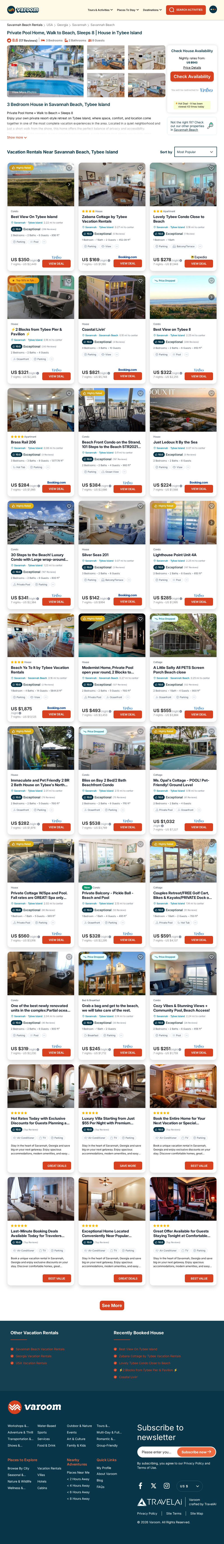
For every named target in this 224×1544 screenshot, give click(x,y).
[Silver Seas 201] (112, 522)
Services (43, 1439)
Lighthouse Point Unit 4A (174, 555)
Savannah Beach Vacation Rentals (40, 1349)
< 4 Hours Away (78, 1485)
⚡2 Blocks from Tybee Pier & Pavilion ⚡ (36, 331)
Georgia (62, 25)
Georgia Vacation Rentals (33, 1356)
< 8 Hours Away (78, 1498)
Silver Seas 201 (95, 555)
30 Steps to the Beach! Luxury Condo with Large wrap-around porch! (38, 557)
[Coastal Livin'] (112, 297)
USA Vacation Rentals (31, 1363)
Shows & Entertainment (18, 1445)
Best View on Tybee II (172, 329)
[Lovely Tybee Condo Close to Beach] (183, 184)
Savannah (79, 25)
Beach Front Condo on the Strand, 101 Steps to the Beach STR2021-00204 (111, 444)
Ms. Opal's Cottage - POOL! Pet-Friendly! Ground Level (181, 782)
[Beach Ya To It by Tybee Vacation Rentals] (40, 635)
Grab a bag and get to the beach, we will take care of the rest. (110, 1008)
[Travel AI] (159, 1502)
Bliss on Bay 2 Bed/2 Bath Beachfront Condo (104, 782)
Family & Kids (76, 1445)
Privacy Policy (194, 1463)
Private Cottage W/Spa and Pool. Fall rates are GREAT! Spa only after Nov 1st (39, 895)
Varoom (154, 1522)
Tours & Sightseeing (105, 1426)
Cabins (42, 1488)
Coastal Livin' (93, 329)
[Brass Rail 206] (40, 410)
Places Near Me (78, 1472)
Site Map (196, 1513)
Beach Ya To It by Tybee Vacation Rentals (40, 669)
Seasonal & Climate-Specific (19, 1475)
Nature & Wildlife (19, 1481)
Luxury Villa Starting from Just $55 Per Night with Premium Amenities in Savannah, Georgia (109, 1120)
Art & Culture (76, 1439)
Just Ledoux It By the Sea (175, 442)
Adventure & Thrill (20, 1432)
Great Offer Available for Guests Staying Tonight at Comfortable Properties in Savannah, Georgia (181, 1233)
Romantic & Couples (105, 1439)
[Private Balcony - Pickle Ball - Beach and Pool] (112, 861)
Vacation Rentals (49, 1468)
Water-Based (46, 1426)
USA (50, 25)
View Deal (56, 263)
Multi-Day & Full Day (108, 1432)
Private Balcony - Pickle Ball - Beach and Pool (107, 895)
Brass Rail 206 (23, 442)
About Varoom (107, 1474)
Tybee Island (35, 222)
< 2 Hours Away (78, 1479)
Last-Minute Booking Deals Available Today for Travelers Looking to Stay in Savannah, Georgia (36, 1233)
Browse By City (18, 1468)
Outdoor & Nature (79, 1426)
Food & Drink (46, 1445)
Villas (41, 1475)
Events (72, 1432)
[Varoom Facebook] (140, 1486)
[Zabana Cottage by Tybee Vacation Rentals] (112, 184)
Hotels (41, 1481)
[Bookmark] (22, 50)
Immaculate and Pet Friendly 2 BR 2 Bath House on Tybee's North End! (40, 782)
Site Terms (173, 1513)
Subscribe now (194, 1452)
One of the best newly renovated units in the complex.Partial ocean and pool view (40, 1008)
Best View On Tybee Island (34, 217)
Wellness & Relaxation (15, 1488)
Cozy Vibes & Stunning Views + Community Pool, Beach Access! (181, 1008)
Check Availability (192, 76)
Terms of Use (146, 1467)
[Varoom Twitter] (153, 1486)
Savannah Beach (103, 25)
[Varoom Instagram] (166, 1486)
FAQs (100, 1487)
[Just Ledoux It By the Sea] (183, 410)
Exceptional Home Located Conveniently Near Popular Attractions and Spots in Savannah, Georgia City (105, 1233)
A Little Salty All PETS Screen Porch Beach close (178, 669)
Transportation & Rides (19, 1439)
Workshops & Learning (17, 1426)
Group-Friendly (107, 1445)
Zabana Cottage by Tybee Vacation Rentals (104, 219)
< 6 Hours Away (78, 1492)
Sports (42, 1432)
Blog (100, 1480)
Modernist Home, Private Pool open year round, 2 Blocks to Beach (107, 670)
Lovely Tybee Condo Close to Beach (178, 219)
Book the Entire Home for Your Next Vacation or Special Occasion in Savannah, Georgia (180, 1120)
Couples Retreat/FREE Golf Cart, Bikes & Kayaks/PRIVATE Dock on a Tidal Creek (182, 895)
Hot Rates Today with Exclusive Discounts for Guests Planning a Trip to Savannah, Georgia (38, 1120)
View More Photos (24, 92)
